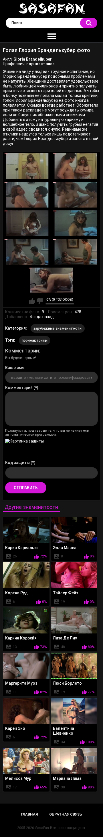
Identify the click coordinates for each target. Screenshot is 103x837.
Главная (29, 814)
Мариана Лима (67, 778)
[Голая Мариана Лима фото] (74, 761)
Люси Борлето (67, 683)
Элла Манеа (64, 547)
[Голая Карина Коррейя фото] (26, 620)
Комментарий (19, 387)
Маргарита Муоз (21, 683)
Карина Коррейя (21, 638)
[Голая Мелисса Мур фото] (26, 761)
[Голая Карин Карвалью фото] (26, 530)
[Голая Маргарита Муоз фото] (26, 666)
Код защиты (17, 462)
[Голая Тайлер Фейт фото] (74, 575)
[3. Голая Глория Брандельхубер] (27, 195)
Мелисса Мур (18, 778)
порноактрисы (35, 340)
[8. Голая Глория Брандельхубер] (76, 252)
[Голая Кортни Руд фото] (26, 575)
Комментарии (22, 351)
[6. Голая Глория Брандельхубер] (76, 223)
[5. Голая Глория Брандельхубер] (27, 223)
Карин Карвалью (21, 547)
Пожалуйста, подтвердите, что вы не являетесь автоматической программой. (47, 433)
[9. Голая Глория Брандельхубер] (51, 280)
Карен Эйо (15, 728)
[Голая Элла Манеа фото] (74, 530)
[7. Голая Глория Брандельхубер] (27, 252)
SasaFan (42, 828)
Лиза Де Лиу (65, 638)
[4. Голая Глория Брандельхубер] (76, 195)
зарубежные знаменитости (57, 328)
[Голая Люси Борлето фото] (74, 666)
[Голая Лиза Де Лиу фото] (74, 620)
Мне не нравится (40, 301)
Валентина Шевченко (63, 731)
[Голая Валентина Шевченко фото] (74, 711)
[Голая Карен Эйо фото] (26, 711)
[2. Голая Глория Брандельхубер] (76, 166)
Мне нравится (32, 301)
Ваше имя (14, 367)
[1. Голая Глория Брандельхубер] (27, 166)
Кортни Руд (16, 593)
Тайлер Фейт (65, 593)
